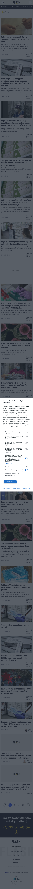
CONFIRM (10, 482)
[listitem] (16, 432)
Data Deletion (6, 488)
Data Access (16, 488)
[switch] (26, 436)
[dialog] (16, 444)
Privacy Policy (26, 488)
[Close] (29, 401)
